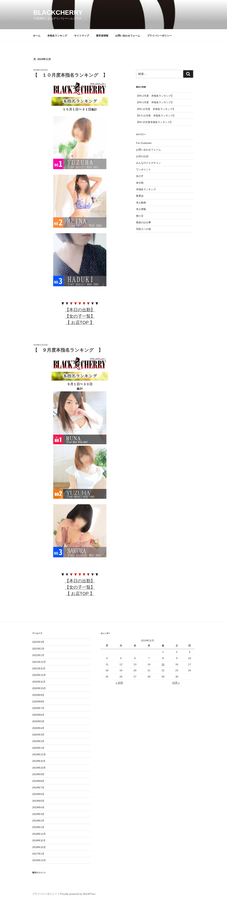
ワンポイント (143, 169)
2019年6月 (38, 794)
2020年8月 (38, 701)
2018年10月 (39, 847)
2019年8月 (38, 781)
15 (163, 664)
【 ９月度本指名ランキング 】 (68, 350)
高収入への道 (143, 229)
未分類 (139, 182)
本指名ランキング (57, 35)
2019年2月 (38, 820)
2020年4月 (38, 728)
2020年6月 (38, 714)
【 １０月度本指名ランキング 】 (70, 75)
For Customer (144, 143)
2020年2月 (38, 741)
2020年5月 (38, 721)
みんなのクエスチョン (148, 162)
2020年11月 (38, 681)
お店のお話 (142, 156)
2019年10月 (39, 767)
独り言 (139, 215)
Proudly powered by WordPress (77, 893)
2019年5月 (38, 800)
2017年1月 (38, 853)
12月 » (176, 682)
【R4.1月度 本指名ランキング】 (155, 102)
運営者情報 (102, 35)
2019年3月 (38, 814)
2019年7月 (38, 787)
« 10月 (119, 682)
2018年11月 (38, 840)
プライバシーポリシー (159, 35)
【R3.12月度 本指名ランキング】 (155, 109)
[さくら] (79, 556)
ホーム (36, 35)
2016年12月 (39, 860)
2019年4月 (38, 807)
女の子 (139, 176)
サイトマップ (81, 35)
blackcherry (57, 12)
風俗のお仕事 (143, 222)
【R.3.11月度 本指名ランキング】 (156, 115)
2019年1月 (38, 827)
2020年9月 (38, 695)
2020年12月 (39, 675)
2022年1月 (38, 655)
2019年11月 (38, 761)
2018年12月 (39, 833)
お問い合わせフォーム (127, 35)
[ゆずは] (79, 168)
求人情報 (141, 209)
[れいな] (79, 226)
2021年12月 (39, 661)
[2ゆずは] (79, 497)
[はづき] (79, 285)
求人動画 (141, 202)
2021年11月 (38, 668)
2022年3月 (38, 641)
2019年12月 (39, 754)
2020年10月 (39, 688)
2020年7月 (38, 708)
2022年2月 (38, 648)
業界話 (139, 195)
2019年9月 (38, 774)
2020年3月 (38, 734)
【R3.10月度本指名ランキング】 (154, 122)
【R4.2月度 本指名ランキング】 (155, 95)
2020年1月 (38, 747)
